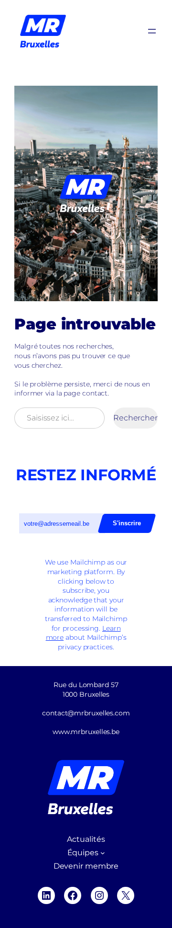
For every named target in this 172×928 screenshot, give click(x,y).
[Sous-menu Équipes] (102, 852)
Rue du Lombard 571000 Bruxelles (86, 689)
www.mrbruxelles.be (86, 731)
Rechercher (135, 417)
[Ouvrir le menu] (152, 31)
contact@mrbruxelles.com (86, 713)
